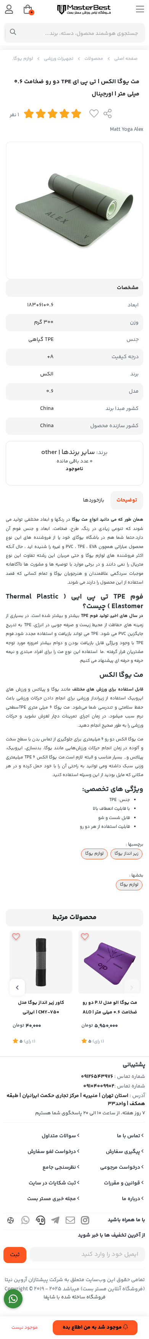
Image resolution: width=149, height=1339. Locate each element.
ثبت (15, 1255)
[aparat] (10, 1221)
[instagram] (85, 1221)
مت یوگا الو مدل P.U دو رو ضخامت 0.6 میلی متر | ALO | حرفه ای (110, 1008)
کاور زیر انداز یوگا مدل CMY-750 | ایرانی (41, 1007)
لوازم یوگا (94, 853)
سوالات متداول (59, 1136)
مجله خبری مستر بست (52, 1199)
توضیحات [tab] (127, 500)
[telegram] (55, 1221)
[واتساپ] (13, 1299)
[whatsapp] (25, 1221)
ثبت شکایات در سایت (53, 1183)
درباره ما (131, 1199)
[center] (13, 33)
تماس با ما (129, 1136)
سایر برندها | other (68, 452)
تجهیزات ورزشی (58, 59)
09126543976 (97, 1077)
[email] (70, 1221)
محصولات (93, 59)
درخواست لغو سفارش (52, 1152)
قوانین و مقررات (122, 1183)
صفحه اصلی (126, 59)
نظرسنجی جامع (59, 1167)
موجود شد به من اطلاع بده (93, 1327)
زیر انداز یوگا (126, 853)
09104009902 (98, 1086)
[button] (131, 987)
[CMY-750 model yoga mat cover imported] (41, 962)
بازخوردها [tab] (93, 500)
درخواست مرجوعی (120, 1167)
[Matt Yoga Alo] (109, 962)
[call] (40, 1221)
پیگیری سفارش (123, 1152)
